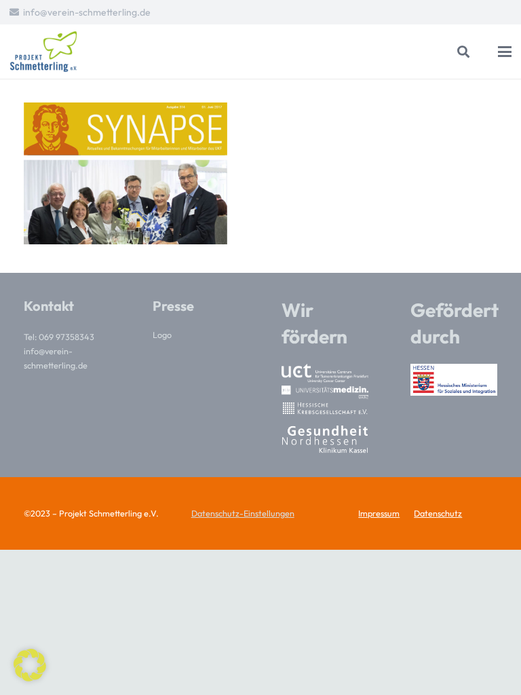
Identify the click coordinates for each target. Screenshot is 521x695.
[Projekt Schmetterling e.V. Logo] (43, 51)
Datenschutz (438, 513)
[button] (464, 52)
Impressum (379, 513)
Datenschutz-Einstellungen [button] (242, 513)
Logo (162, 334)
